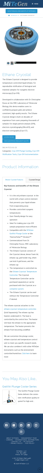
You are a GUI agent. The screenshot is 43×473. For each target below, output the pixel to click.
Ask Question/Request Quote (16, 141)
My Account (29, 441)
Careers (9, 440)
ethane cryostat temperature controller (20, 309)
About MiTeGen (12, 438)
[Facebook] (6, 425)
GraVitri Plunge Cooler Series (19, 386)
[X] (14, 425)
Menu (36, 4)
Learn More (9, 137)
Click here (26, 353)
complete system (17, 289)
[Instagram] (21, 431)
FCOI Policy (29, 443)
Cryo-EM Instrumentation (28, 154)
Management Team (29, 438)
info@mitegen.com (21, 460)
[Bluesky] (21, 425)
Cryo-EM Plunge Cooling (21, 151)
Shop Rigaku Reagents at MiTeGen (21, 11)
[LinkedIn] (29, 425)
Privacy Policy (17, 443)
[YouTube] (36, 425)
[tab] (14, 180)
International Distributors (27, 440)
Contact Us (16, 441)
